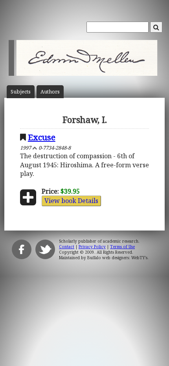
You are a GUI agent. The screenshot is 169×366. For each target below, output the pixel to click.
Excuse (41, 137)
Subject (21, 91)
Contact (66, 246)
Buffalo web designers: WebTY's (117, 257)
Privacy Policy (92, 246)
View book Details (71, 200)
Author (50, 91)
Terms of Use (122, 246)
